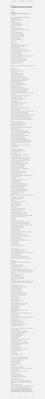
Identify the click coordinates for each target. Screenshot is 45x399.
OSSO (22, 1)
